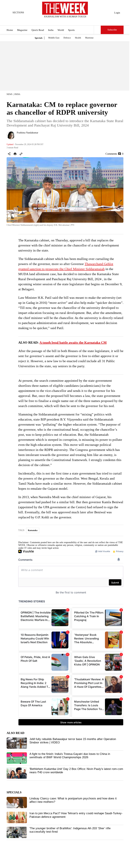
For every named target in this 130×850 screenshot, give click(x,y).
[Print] (15, 153)
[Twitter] (57, 21)
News (9, 94)
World (61, 30)
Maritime (89, 37)
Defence (67, 37)
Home (10, 30)
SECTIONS (18, 12)
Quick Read (37, 30)
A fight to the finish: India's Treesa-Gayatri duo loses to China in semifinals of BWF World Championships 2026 (69, 755)
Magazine (22, 30)
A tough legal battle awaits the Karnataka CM (73, 342)
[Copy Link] (21, 153)
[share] (9, 153)
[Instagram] (62, 21)
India (50, 30)
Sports (71, 30)
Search (97, 30)
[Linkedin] (73, 21)
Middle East (53, 37)
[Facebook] (51, 21)
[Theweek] (65, 8)
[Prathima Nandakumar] (11, 135)
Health (78, 37)
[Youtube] (68, 21)
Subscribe (112, 30)
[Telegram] (79, 21)
